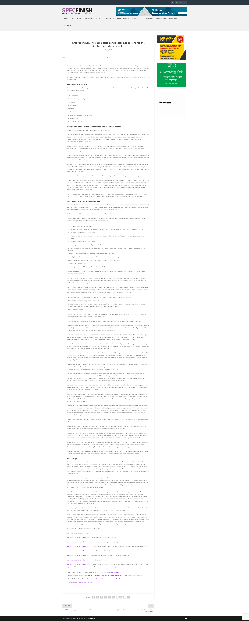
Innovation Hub (123, 18)
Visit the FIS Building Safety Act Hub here (80, 582)
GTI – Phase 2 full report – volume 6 (77, 560)
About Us (135, 18)
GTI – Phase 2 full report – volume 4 (77, 551)
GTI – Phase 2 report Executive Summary (78, 533)
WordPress (91, 619)
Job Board (173, 18)
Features (109, 18)
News (72, 18)
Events (79, 18)
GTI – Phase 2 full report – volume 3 (77, 546)
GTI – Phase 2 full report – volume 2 (77, 542)
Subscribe (67, 25)
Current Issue (161, 18)
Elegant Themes (75, 619)
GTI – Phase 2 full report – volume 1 (77, 537)
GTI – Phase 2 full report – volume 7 (77, 564)
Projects (99, 18)
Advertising (148, 18)
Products (89, 18)
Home (66, 18)
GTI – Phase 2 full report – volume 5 (77, 555)
